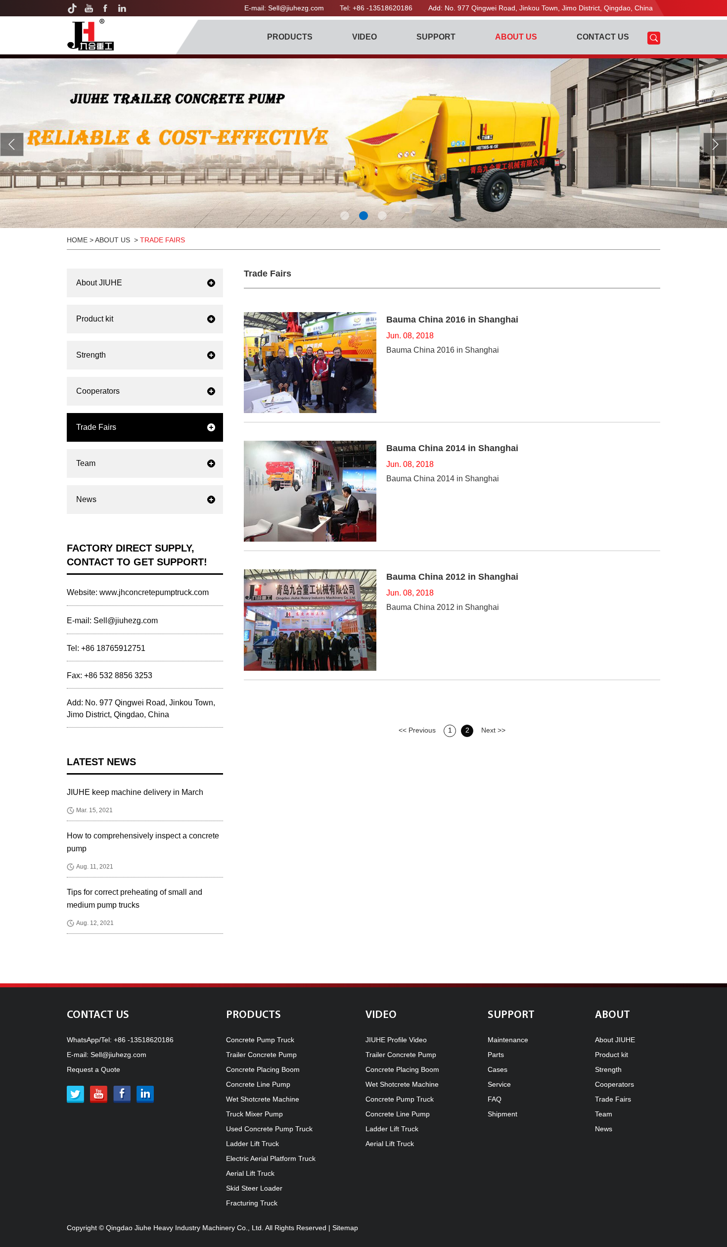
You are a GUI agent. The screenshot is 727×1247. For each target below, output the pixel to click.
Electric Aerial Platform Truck (271, 1158)
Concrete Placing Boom (263, 1069)
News (86, 499)
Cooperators (98, 391)
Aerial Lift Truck (250, 1173)
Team (85, 463)
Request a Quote (93, 1069)
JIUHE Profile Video (396, 1040)
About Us (516, 37)
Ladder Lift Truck (252, 1144)
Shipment (502, 1114)
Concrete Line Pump (258, 1084)
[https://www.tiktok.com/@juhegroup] (72, 8)
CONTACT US (98, 1015)
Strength (91, 355)
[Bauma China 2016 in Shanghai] (310, 362)
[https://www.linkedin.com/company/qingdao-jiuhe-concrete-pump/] (122, 8)
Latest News (101, 761)
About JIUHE (99, 282)
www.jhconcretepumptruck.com (154, 592)
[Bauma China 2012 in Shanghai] (310, 619)
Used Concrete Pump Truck (269, 1129)
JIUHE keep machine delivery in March (135, 792)
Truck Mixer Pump (254, 1114)
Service (499, 1084)
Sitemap (345, 1228)
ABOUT (612, 1015)
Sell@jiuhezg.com (296, 8)
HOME (77, 240)
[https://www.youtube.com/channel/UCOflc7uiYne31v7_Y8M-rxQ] (89, 8)
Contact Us (603, 37)
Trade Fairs (162, 240)
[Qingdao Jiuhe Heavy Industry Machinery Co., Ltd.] (90, 34)
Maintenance (508, 1040)
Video (364, 37)
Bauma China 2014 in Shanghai (452, 448)
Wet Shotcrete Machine (262, 1099)
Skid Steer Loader (254, 1188)
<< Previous (417, 730)
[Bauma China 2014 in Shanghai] (310, 491)
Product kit (94, 319)
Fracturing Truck (251, 1203)
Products (290, 37)
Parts (496, 1055)
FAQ (494, 1099)
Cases (497, 1069)
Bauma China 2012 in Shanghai (452, 577)
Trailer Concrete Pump (261, 1055)
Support (435, 37)
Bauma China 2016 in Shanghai (452, 319)
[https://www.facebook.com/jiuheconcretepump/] (105, 8)
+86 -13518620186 (144, 1040)
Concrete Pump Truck (260, 1040)
